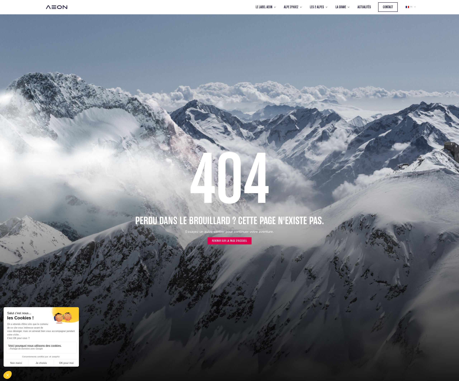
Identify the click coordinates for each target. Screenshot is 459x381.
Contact (388, 7)
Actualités (364, 7)
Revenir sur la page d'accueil (229, 240)
